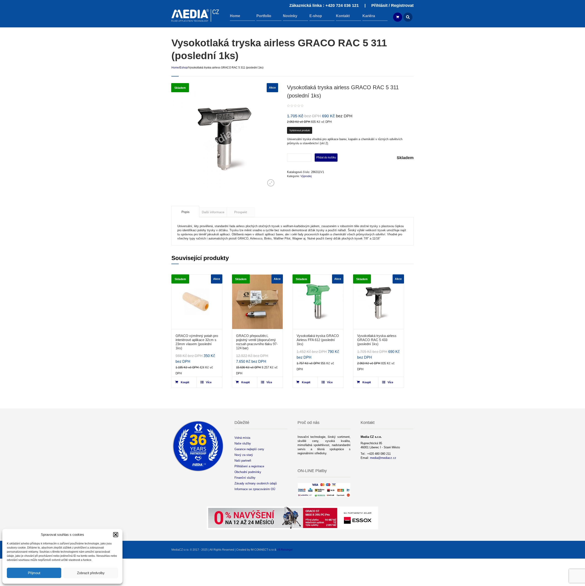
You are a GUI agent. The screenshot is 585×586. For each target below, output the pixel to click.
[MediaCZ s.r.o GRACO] (195, 15)
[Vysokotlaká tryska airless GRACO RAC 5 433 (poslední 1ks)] (378, 302)
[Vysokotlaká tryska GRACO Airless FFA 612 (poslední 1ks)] (318, 302)
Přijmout (34, 573)
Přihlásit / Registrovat (392, 5)
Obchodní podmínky (247, 472)
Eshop (184, 67)
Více (209, 382)
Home (175, 67)
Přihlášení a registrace (249, 466)
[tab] (185, 211)
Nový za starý (243, 455)
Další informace (213, 212)
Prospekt (240, 212)
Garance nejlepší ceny (249, 449)
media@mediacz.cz (383, 458)
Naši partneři (242, 460)
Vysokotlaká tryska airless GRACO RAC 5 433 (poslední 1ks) (376, 340)
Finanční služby (244, 477)
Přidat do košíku (326, 157)
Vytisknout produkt (299, 130)
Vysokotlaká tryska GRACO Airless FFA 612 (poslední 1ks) (318, 340)
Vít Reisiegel (285, 549)
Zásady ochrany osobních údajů (255, 483)
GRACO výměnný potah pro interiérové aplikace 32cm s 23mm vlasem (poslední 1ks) (197, 342)
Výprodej (306, 176)
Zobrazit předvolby (91, 573)
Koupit (185, 382)
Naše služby (242, 443)
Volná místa (242, 437)
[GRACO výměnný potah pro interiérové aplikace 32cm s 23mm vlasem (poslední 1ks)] (197, 302)
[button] (115, 534)
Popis (185, 212)
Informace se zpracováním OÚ (254, 489)
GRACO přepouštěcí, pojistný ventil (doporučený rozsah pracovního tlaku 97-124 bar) (257, 342)
